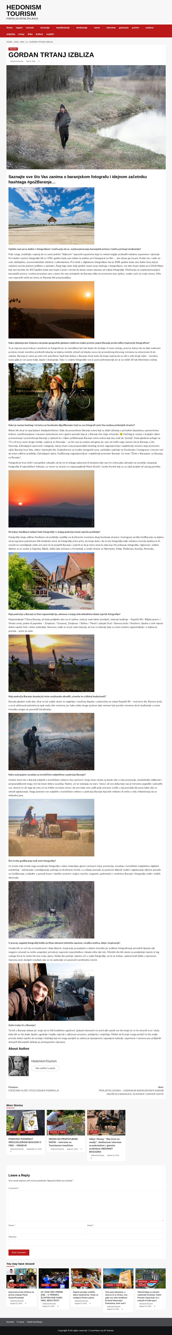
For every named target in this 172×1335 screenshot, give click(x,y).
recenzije (44, 28)
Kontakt (10, 1322)
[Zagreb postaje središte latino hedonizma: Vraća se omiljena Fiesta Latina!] (86, 1278)
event (97, 28)
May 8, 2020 (30, 61)
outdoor (150, 28)
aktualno (13, 1285)
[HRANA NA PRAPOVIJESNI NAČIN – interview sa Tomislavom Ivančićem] (66, 1122)
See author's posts (45, 1068)
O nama (20, 1322)
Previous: (33, 1089)
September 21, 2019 (34, 1149)
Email (90, 1225)
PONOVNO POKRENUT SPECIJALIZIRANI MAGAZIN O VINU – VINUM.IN (24, 1142)
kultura (39, 34)
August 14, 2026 (48, 1306)
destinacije (81, 28)
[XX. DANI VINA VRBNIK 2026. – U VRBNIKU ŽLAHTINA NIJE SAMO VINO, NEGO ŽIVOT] (54, 1278)
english (50, 34)
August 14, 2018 (113, 1155)
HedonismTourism (16, 61)
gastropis (124, 28)
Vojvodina (142, 1285)
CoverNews (94, 1330)
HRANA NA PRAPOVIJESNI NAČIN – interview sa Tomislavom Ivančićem (63, 1142)
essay (21, 34)
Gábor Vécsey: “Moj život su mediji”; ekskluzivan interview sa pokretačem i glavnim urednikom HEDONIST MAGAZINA (105, 1145)
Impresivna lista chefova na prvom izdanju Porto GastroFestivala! (21, 1295)
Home (9, 28)
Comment (13, 1188)
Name (12, 1225)
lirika (30, 34)
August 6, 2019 (72, 1149)
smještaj (10, 34)
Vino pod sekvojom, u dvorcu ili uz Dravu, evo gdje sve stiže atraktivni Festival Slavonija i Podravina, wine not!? (116, 1297)
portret (135, 28)
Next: (131, 1090)
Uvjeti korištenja (34, 1322)
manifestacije (63, 28)
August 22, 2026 (16, 1303)
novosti (30, 28)
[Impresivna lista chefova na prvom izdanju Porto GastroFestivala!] (21, 1278)
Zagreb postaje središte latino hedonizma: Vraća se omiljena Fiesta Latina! (85, 1295)
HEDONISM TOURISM (23, 10)
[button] (164, 31)
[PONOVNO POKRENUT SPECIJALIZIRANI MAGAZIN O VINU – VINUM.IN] (25, 1122)
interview (111, 28)
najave (19, 28)
